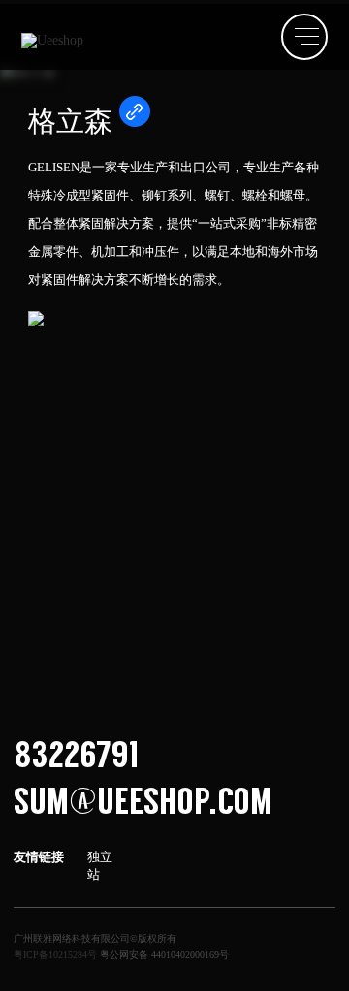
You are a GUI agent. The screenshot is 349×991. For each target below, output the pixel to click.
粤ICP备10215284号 (55, 954)
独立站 (99, 866)
